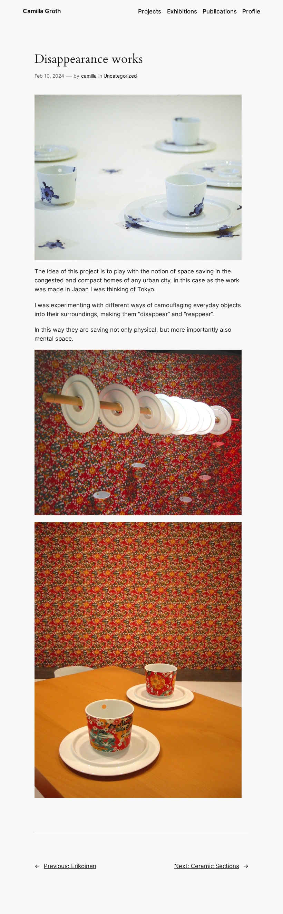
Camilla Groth (42, 11)
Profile (251, 11)
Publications (220, 11)
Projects (149, 11)
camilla (89, 76)
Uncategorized (120, 76)
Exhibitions (182, 11)
